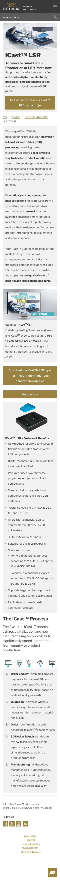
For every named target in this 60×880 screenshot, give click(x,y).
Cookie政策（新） (30, 848)
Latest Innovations (36, 117)
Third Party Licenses (30, 852)
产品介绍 (16, 117)
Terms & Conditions (30, 844)
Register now (30, 394)
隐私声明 (31, 840)
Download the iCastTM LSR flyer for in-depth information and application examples (30, 376)
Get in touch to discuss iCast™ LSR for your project (30, 103)
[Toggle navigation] (53, 6)
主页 (5, 117)
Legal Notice (30, 836)
